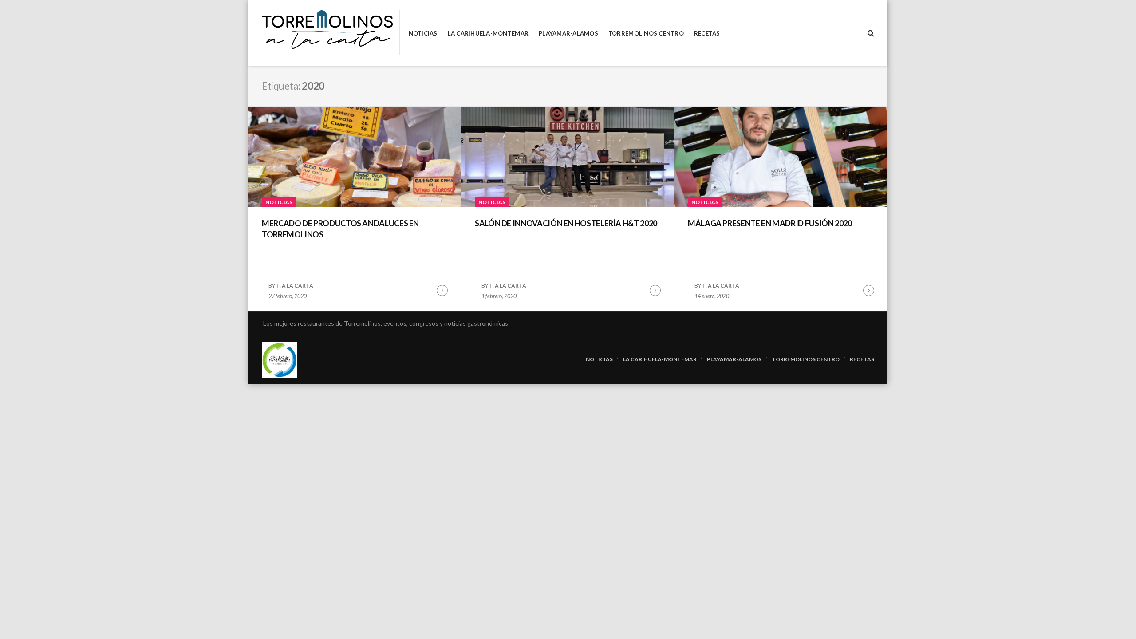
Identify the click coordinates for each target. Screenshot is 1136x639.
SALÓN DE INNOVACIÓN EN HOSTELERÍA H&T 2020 (566, 223)
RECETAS (707, 33)
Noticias (423, 33)
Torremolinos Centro (646, 33)
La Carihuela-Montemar (488, 33)
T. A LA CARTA (294, 285)
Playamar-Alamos (568, 33)
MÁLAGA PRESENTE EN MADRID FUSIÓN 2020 (770, 223)
